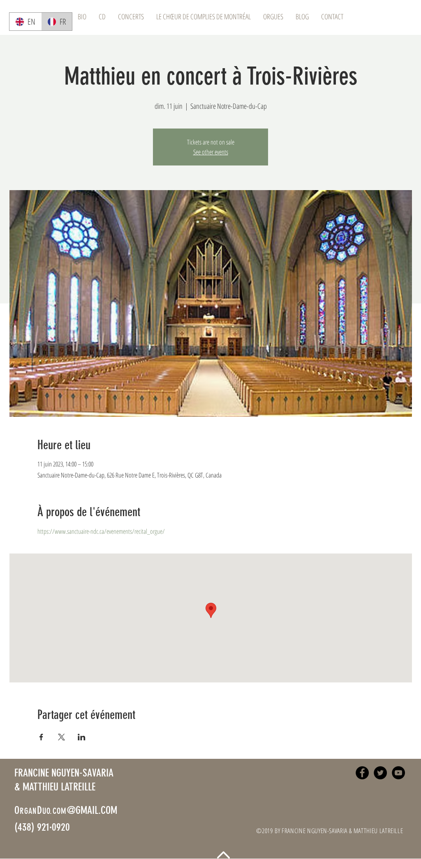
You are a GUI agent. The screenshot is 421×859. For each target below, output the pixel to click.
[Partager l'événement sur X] (61, 737)
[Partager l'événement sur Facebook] (41, 737)
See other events (210, 151)
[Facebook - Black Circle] (362, 772)
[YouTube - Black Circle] (398, 772)
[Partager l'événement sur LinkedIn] (82, 737)
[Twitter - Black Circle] (380, 772)
